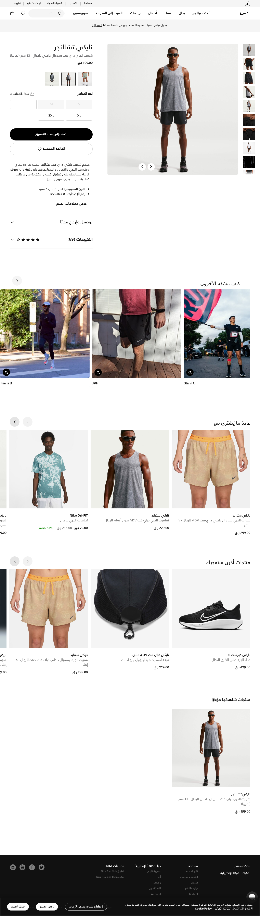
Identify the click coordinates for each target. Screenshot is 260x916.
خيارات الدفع (191, 888)
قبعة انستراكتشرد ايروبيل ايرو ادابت (145, 660)
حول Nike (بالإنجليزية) (148, 866)
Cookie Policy (203, 909)
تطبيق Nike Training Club (110, 877)
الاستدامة (156, 894)
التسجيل (73, 3)
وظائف (157, 883)
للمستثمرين (155, 888)
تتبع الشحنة (192, 871)
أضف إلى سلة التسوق (51, 134)
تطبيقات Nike (115, 866)
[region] (130, 907)
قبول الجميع (18, 906)
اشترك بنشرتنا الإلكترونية (235, 873)
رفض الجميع (47, 906)
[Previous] (142, 167)
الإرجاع (194, 883)
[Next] (151, 167)
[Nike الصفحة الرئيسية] (245, 13)
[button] (202, 13)
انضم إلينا (97, 25)
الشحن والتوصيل (189, 877)
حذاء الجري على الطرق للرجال (231, 660)
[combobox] (46, 13)
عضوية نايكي (154, 871)
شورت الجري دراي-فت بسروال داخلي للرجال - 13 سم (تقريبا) (214, 802)
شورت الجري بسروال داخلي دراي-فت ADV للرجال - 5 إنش (214, 523)
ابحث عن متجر (34, 3)
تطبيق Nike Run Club (112, 871)
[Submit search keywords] (60, 13)
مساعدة (88, 3)
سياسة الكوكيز (222, 909)
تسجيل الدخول (54, 3)
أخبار (159, 877)
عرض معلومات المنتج (71, 203)
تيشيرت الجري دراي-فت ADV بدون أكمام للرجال (137, 520)
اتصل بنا (193, 894)
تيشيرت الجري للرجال (74, 520)
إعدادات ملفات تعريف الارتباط (86, 906)
